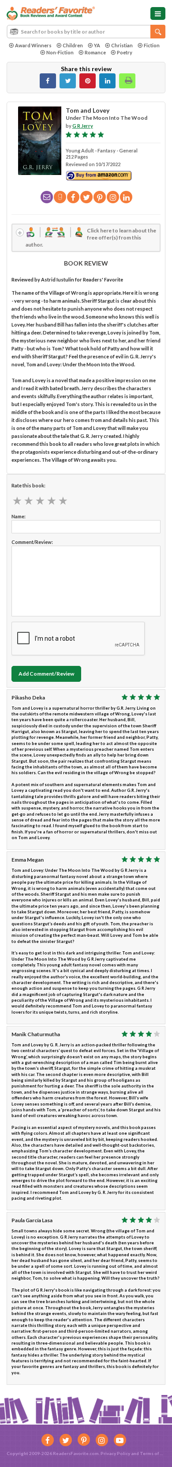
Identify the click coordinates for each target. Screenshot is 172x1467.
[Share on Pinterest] (87, 80)
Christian (122, 45)
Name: (18, 516)
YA (97, 45)
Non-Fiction (60, 52)
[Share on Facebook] (48, 80)
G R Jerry (82, 126)
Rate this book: (28, 485)
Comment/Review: (32, 542)
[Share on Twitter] (68, 80)
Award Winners (33, 45)
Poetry (124, 52)
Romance (95, 52)
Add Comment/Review (46, 673)
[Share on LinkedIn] (107, 80)
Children (73, 45)
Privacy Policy (115, 1453)
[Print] (127, 80)
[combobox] (86, 32)
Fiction (152, 45)
